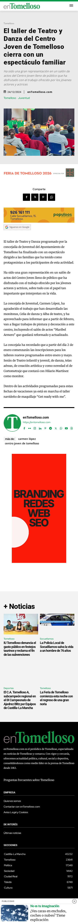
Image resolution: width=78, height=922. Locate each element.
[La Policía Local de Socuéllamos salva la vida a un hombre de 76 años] (57, 624)
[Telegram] (50, 427)
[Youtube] (66, 427)
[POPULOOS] (39, 221)
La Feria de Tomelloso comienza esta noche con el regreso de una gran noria (56, 698)
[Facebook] (26, 197)
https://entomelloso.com (36, 422)
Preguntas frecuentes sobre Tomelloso (29, 780)
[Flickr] (29, 427)
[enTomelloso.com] (12, 423)
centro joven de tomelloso (22, 443)
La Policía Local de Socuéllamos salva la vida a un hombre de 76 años (56, 646)
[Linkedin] (40, 427)
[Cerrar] (74, 901)
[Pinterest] (43, 197)
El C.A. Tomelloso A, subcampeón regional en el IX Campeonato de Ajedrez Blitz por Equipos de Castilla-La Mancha (20, 700)
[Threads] (71, 427)
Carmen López (27, 439)
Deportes (9, 688)
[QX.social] (39, 561)
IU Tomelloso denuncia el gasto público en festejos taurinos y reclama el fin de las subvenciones (20, 648)
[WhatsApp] (51, 197)
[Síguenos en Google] (17, 233)
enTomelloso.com (39, 92)
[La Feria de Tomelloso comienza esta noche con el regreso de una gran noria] (57, 673)
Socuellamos (47, 638)
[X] (34, 197)
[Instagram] (34, 427)
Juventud (24, 98)
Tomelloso (9, 23)
